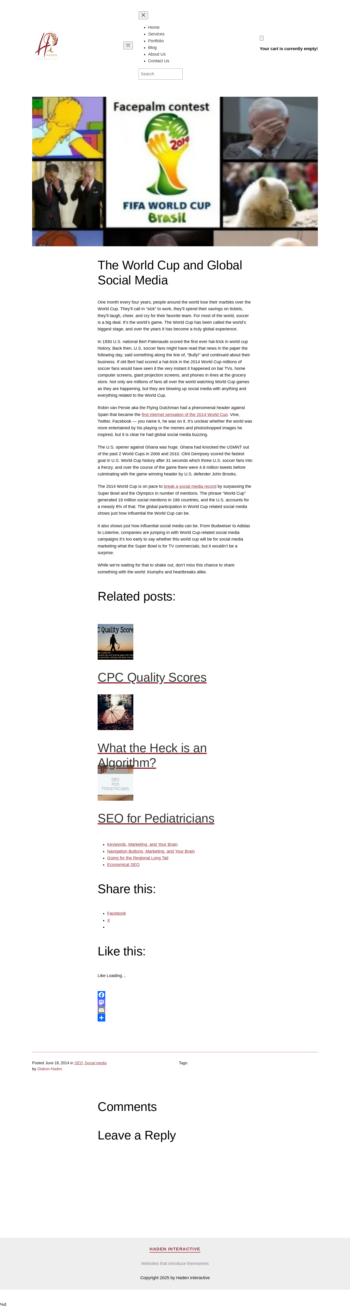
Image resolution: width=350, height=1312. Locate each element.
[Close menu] (143, 15)
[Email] (175, 1010)
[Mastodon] (175, 1002)
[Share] (175, 1018)
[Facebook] (175, 995)
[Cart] (262, 38)
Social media (96, 1063)
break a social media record (190, 486)
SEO (79, 1063)
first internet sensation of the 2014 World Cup (185, 414)
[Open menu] (128, 45)
